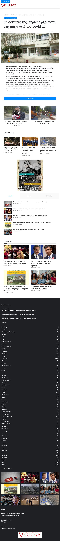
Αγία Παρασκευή (6, 341)
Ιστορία (4, 440)
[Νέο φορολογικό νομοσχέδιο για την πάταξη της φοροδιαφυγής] (8, 204)
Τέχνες (4, 370)
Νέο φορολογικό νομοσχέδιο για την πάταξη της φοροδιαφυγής (30, 201)
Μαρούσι (4, 409)
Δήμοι (3, 387)
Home (6, 14)
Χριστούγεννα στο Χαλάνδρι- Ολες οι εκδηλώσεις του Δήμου (29, 208)
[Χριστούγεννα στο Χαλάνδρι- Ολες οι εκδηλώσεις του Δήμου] (8, 211)
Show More (29, 98)
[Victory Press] (8, 5)
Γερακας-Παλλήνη (6, 346)
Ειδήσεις (14, 18)
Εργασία (4, 363)
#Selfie (4, 375)
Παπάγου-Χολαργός (7, 416)
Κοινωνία (4, 351)
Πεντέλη (4, 460)
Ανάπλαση (4, 443)
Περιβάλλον (5, 356)
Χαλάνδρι (4, 348)
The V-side (5, 404)
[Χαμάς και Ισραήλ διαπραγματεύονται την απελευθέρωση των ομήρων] (30, 489)
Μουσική (4, 431)
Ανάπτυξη (4, 438)
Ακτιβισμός (5, 377)
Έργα (3, 448)
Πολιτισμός (5, 358)
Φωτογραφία (5, 394)
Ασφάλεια (4, 435)
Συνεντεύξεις (5, 421)
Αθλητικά (4, 457)
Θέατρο (4, 426)
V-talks (4, 399)
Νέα (3, 462)
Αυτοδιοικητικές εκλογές (8, 331)
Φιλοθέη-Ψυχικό (6, 423)
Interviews (4, 452)
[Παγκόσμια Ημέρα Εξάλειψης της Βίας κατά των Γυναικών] (8, 232)
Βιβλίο (3, 397)
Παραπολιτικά (5, 402)
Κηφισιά (4, 382)
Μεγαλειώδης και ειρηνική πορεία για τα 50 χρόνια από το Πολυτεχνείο (11, 149)
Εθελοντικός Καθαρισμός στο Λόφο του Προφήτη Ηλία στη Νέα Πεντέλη (32, 222)
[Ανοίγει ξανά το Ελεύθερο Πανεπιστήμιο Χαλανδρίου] (10, 500)
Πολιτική (4, 360)
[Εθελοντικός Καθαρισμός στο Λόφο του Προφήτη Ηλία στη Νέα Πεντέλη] (8, 225)
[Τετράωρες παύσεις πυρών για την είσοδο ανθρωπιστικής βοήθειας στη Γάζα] (48, 141)
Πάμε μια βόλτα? (6, 411)
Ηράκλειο (4, 389)
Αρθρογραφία (5, 414)
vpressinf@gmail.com (9, 528)
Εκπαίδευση (5, 428)
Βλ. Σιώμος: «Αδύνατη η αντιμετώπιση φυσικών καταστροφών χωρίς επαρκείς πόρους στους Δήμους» (28, 150)
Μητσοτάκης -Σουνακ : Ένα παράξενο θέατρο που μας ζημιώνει (26, 1)
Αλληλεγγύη (5, 445)
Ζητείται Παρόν (6, 385)
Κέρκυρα (4, 419)
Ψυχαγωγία (5, 450)
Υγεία (5, 18)
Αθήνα (3, 368)
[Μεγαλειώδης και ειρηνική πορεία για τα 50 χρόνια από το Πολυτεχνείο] (12, 141)
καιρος (4, 329)
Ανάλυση (4, 327)
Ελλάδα (10, 14)
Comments (49, 196)
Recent (29, 196)
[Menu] (58, 6)
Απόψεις (4, 353)
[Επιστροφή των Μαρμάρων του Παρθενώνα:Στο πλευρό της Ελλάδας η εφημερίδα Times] (30, 500)
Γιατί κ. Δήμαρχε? (6, 380)
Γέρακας (4, 433)
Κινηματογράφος (6, 365)
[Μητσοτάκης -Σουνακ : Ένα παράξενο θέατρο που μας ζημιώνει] (8, 218)
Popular (10, 196)
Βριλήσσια (4, 344)
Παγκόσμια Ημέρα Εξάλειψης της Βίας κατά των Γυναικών (28, 229)
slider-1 (4, 334)
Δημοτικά (4, 455)
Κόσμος (4, 406)
